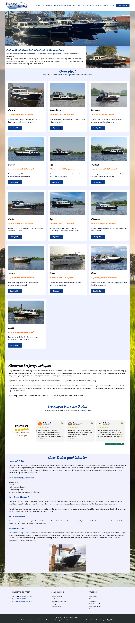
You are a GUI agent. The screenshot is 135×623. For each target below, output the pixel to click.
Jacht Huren (46, 5)
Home (38, 5)
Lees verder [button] (41, 439)
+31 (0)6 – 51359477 (20, 599)
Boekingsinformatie (79, 5)
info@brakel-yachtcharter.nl (23, 601)
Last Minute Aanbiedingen (62, 5)
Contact (105, 5)
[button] (51, 5)
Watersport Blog (95, 5)
